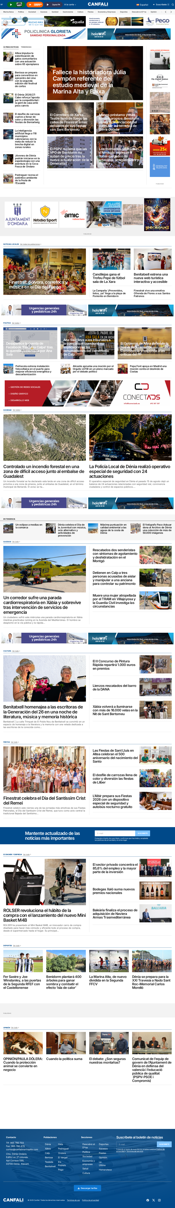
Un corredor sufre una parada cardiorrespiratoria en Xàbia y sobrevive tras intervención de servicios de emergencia (42, 605)
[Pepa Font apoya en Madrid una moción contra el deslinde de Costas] (123, 369)
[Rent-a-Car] (160, 145)
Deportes (124, 12)
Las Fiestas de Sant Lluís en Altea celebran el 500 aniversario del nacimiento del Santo (115, 756)
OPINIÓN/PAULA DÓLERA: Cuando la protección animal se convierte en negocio (23, 1064)
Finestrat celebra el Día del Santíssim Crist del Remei (44, 800)
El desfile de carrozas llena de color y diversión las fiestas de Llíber (115, 778)
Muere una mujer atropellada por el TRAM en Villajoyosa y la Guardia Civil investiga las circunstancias (114, 601)
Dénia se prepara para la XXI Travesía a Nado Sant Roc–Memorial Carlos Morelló (151, 982)
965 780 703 (17, 1142)
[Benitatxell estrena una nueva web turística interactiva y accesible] (153, 259)
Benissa (49, 1157)
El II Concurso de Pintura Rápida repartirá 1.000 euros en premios (114, 664)
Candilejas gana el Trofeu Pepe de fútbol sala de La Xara (109, 278)
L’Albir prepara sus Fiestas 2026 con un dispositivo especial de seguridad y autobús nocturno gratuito (112, 801)
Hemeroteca (105, 1169)
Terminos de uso (73, 1200)
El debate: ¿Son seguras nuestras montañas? (107, 1060)
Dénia (48, 1144)
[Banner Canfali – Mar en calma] (160, 102)
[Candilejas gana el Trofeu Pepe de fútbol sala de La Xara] (112, 259)
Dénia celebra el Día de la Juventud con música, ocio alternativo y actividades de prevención (72, 530)
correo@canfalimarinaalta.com (22, 1149)
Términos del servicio (134, 1151)
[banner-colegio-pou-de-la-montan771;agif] (160, 59)
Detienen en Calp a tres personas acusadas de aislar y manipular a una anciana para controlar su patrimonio (114, 578)
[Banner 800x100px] (43, 33)
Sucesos (43, 12)
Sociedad (32, 12)
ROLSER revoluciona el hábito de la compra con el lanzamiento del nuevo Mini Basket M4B (44, 915)
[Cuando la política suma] (66, 1043)
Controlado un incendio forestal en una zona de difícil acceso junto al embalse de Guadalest (43, 471)
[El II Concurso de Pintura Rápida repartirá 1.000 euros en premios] (155, 664)
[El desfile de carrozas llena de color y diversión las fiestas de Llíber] (155, 778)
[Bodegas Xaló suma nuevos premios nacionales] (155, 891)
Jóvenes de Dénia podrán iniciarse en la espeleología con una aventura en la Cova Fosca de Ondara (27, 161)
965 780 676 (18, 1146)
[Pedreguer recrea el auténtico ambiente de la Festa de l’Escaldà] (8, 179)
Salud (85, 1168)
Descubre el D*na (139, 12)
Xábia (48, 1148)
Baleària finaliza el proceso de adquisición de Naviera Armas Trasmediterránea (115, 913)
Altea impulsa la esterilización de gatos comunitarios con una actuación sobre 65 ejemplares (27, 58)
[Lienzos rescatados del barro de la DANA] (155, 687)
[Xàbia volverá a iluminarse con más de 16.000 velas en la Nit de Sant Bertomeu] (155, 710)
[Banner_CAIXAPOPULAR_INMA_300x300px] (160, 124)
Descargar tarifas (89, 1188)
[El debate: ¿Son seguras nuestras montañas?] (109, 1043)
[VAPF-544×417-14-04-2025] (104, 214)
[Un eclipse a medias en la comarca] (8, 528)
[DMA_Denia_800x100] (43, 21)
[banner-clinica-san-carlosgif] (44, 309)
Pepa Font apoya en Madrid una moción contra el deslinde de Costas (148, 369)
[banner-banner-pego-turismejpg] (129, 21)
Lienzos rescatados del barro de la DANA (114, 687)
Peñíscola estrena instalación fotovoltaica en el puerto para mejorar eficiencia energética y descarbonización (33, 370)
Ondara (62, 1153)
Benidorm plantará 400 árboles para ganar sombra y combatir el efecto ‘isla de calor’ (63, 982)
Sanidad (55, 12)
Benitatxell (50, 1166)
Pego (60, 1169)
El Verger (63, 1157)
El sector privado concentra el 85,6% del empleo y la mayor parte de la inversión (115, 868)
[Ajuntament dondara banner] (18, 215)
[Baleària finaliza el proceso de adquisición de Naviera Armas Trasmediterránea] (155, 913)
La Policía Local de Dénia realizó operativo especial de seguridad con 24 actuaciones (129, 471)
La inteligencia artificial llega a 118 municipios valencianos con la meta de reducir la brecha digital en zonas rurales (26, 139)
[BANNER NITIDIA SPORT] (45, 215)
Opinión (154, 12)
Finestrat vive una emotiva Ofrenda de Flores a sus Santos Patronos (152, 293)
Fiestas (91, 12)
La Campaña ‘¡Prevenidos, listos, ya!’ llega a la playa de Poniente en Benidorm (109, 293)
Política (21, 12)
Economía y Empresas (107, 12)
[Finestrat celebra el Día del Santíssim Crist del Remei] (44, 769)
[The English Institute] (160, 81)
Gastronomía (68, 12)
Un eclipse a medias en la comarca (28, 526)
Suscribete (143, 833)
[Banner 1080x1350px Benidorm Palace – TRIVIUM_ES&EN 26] (157, 214)
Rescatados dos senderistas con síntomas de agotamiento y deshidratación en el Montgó (115, 555)
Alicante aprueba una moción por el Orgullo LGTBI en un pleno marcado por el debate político (93, 369)
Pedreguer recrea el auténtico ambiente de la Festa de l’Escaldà (26, 179)
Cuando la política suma (64, 1059)
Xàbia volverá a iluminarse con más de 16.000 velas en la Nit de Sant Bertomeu (115, 710)
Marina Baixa (8, 12)
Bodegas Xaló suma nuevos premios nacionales (114, 891)
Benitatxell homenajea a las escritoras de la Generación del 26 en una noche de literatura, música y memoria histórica (43, 711)
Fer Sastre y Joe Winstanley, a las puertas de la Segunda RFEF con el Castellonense (22, 982)
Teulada (49, 1162)
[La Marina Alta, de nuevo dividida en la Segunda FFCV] (109, 961)
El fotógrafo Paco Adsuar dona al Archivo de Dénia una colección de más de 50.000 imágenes (157, 528)
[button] (1, 4)
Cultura (80, 12)
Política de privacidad (90, 1200)
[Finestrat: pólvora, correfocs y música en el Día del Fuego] (44, 272)
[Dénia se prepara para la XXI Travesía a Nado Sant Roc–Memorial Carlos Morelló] (152, 961)
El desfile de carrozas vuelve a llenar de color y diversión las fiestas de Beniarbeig (27, 118)
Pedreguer (63, 1148)
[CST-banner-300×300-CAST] (160, 167)
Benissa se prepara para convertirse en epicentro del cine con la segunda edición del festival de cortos (26, 79)
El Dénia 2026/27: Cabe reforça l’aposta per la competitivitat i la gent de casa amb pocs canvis (27, 100)
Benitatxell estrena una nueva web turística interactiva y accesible (151, 278)
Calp (47, 1153)
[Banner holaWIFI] (129, 33)
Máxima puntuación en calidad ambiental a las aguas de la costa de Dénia (113, 528)
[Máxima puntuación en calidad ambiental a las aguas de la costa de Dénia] (93, 528)
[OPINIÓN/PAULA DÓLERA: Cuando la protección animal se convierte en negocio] (23, 1043)
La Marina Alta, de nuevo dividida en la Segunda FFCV (108, 980)
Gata (60, 1144)
